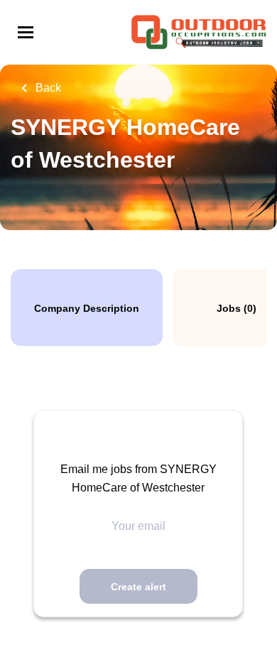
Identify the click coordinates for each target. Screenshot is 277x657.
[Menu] (25, 32)
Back (47, 88)
